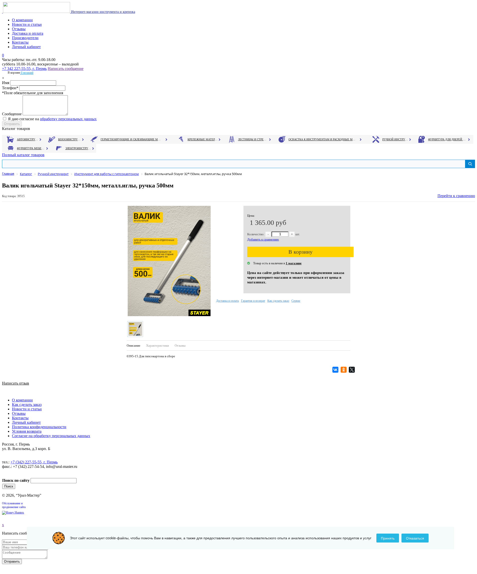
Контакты (20, 42)
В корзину (300, 252)
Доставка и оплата (27, 33)
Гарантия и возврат (253, 300)
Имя (5, 83)
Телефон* (10, 88)
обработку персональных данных (68, 119)
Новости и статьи (27, 24)
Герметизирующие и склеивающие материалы (131, 139)
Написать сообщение (65, 68)
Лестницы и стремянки (253, 139)
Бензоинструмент (69, 139)
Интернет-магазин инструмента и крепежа (102, 12)
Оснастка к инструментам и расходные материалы (322, 139)
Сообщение (12, 114)
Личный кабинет (26, 47)
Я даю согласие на (52, 119)
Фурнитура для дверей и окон (447, 139)
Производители (25, 38)
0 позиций (26, 72)
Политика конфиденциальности (39, 427)
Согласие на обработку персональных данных (51, 436)
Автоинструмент (28, 139)
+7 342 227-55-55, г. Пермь (24, 68)
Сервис (295, 300)
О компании (22, 20)
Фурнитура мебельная (31, 148)
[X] (352, 370)
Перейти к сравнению (456, 196)
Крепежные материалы (203, 139)
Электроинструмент (78, 148)
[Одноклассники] (344, 370)
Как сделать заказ (278, 300)
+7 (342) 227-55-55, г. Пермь (34, 462)
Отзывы (19, 29)
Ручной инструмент (395, 139)
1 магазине (294, 263)
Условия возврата (26, 431)
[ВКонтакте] (336, 370)
